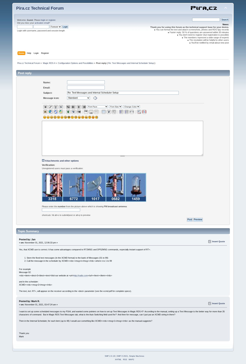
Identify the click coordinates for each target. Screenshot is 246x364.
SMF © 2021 (122, 356)
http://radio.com (80, 275)
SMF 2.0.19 (110, 356)
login (43, 20)
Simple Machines (136, 356)
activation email (42, 23)
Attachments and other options (62, 160)
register (51, 20)
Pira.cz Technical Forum (40, 8)
